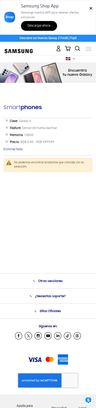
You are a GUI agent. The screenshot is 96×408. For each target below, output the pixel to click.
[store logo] (19, 47)
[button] (74, 58)
